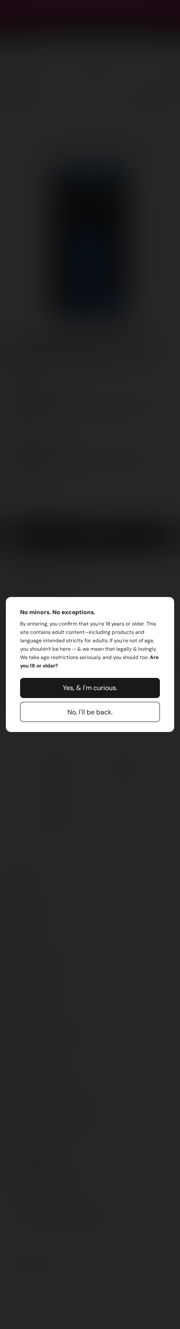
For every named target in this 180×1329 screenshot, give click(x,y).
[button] (90, 688)
